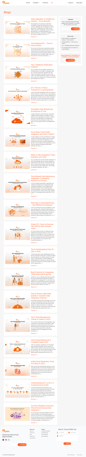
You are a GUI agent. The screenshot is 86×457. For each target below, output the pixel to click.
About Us (28, 2)
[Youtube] (6, 440)
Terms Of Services (70, 454)
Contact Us (32, 432)
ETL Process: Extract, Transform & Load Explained (70, 48)
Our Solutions (35, 2)
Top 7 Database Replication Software (70, 45)
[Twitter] (3, 440)
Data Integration (44, 436)
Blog (52, 2)
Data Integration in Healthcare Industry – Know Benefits (69, 39)
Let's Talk (70, 60)
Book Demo (32, 436)
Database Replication (45, 431)
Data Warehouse (44, 432)
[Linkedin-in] (9, 440)
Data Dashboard (44, 434)
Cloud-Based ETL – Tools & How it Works (70, 42)
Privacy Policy (79, 454)
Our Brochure (45, 2)
